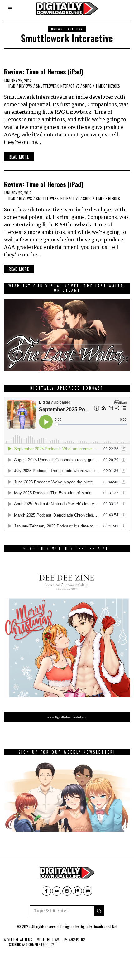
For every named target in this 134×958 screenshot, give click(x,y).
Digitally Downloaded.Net (98, 926)
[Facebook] (46, 891)
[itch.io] (67, 891)
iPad (11, 85)
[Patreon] (77, 891)
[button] (99, 910)
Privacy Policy (74, 939)
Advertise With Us (18, 939)
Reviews (25, 85)
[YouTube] (56, 891)
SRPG (87, 85)
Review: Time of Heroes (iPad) (44, 71)
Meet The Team (48, 939)
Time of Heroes (107, 85)
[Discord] (87, 891)
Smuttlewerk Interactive (57, 85)
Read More (19, 157)
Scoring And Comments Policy (31, 944)
